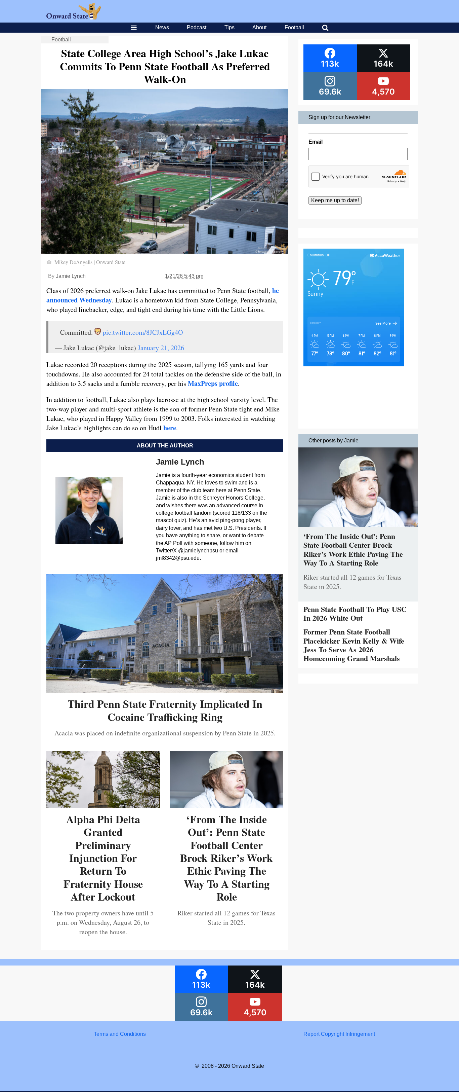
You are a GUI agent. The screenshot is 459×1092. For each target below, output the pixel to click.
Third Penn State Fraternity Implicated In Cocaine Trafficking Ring (165, 710)
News (162, 27)
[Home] (73, 18)
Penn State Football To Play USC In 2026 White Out (355, 613)
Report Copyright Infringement (339, 1034)
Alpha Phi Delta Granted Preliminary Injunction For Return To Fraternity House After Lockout (103, 857)
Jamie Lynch (71, 276)
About (259, 27)
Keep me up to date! (335, 200)
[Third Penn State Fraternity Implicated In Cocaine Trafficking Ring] (164, 690)
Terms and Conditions (120, 1034)
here (169, 428)
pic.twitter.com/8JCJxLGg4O (143, 332)
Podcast (196, 27)
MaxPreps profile (213, 383)
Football (294, 27)
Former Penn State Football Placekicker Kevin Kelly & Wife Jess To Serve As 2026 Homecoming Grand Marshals (353, 645)
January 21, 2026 (161, 347)
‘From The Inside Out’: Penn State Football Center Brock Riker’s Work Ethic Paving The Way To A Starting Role (226, 857)
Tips (229, 27)
